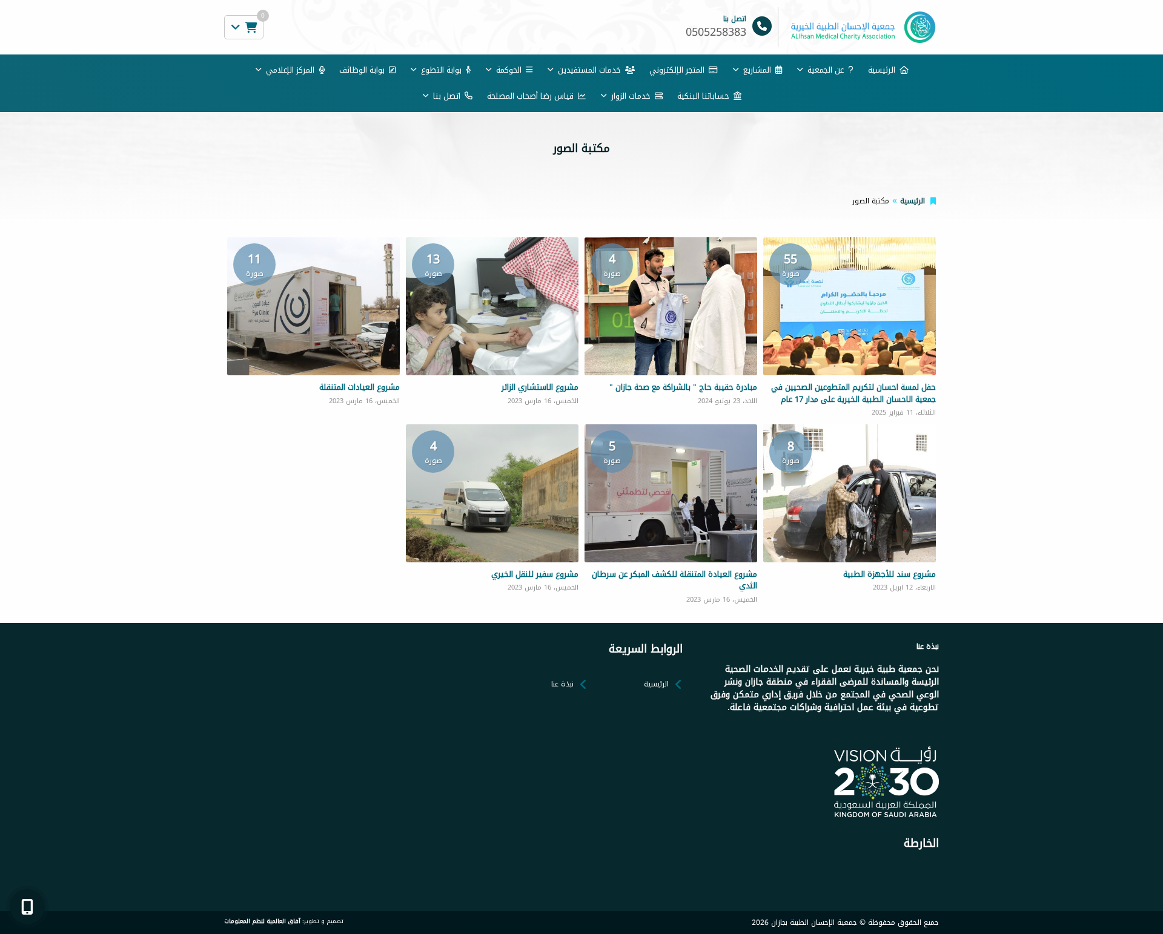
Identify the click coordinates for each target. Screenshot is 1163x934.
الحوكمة (509, 69)
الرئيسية (881, 69)
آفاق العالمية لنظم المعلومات (262, 921)
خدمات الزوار (631, 96)
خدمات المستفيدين (589, 69)
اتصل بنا (446, 96)
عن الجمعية (825, 69)
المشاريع (757, 69)
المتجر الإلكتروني (676, 69)
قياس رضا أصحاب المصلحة (530, 96)
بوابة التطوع (441, 69)
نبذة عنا (562, 684)
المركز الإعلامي (290, 69)
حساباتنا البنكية (703, 96)
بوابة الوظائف (362, 69)
